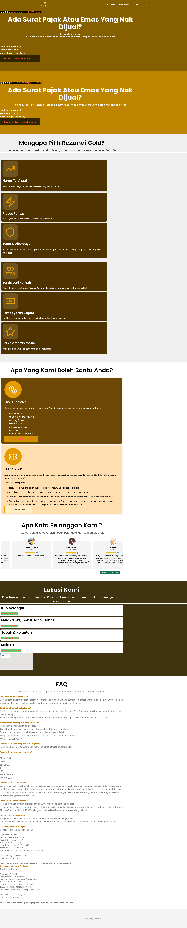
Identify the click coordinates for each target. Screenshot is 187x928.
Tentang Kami (124, 5)
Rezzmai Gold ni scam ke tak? (13, 783)
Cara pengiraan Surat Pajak (12, 826)
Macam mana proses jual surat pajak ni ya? (19, 722)
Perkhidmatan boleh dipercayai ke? (15, 800)
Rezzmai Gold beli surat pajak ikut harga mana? (21, 744)
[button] (1, 555)
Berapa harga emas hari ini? (12, 815)
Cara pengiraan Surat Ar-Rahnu (14, 866)
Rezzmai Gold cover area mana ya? (16, 752)
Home (105, 5)
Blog (113, 5)
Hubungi (136, 5)
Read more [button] (62, 566)
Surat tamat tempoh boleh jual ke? (15, 708)
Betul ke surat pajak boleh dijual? (14, 696)
